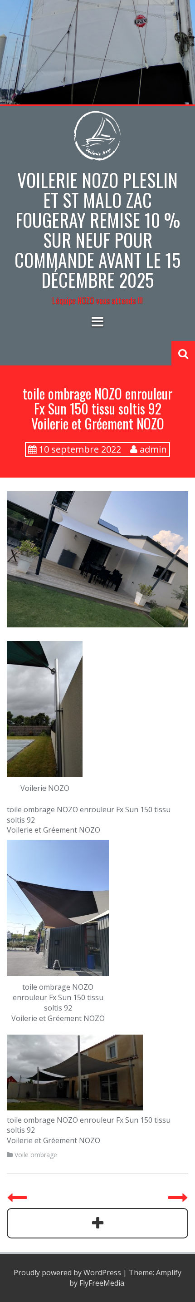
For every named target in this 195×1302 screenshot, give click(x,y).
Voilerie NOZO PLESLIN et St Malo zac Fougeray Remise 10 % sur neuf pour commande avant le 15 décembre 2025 (97, 229)
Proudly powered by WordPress (67, 1272)
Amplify (168, 1272)
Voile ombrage (36, 1154)
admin (153, 449)
